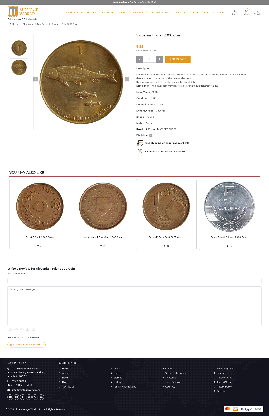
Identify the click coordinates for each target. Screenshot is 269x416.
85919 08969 (19, 381)
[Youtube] (10, 397)
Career (168, 368)
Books (91, 12)
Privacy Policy (224, 377)
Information (185, 12)
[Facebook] (22, 397)
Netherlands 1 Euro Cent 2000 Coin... (103, 237)
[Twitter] (29, 397)
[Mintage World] (23, 13)
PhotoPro (170, 377)
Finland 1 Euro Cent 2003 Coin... (166, 237)
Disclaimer (222, 373)
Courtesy (170, 386)
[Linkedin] (41, 397)
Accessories (159, 12)
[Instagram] (16, 397)
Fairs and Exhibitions (125, 386)
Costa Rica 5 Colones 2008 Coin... (229, 237)
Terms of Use (224, 382)
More (217, 12)
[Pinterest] (35, 397)
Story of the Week (175, 373)
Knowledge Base (226, 368)
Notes (105, 12)
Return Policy (224, 386)
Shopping (28, 24)
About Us (67, 373)
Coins (121, 12)
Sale (206, 12)
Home (15, 24)
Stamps (138, 12)
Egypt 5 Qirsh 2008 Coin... (40, 237)
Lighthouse (74, 12)
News (65, 377)
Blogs (65, 382)
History (117, 382)
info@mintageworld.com (26, 390)
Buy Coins (42, 24)
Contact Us (68, 386)
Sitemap (221, 391)
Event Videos (172, 382)
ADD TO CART (178, 59)
